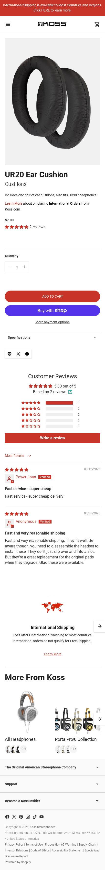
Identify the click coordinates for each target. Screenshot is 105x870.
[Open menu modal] (7, 24)
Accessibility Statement (67, 850)
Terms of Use (34, 844)
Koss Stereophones (42, 827)
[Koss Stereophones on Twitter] (14, 816)
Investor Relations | (18, 850)
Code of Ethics (40, 850)
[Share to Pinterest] (9, 354)
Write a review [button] (52, 438)
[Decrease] (9, 267)
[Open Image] (52, 101)
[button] (17, 227)
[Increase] (24, 267)
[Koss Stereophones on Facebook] (7, 816)
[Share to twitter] (18, 354)
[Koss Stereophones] (52, 23)
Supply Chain (87, 844)
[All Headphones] (27, 711)
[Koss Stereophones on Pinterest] (21, 816)
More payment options (52, 322)
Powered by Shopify (18, 862)
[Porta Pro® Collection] (77, 711)
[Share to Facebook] (27, 354)
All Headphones (20, 739)
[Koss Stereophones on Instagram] (27, 816)
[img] (16, 469)
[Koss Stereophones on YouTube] (41, 816)
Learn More (13, 203)
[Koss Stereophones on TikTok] (34, 816)
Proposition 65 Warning (60, 844)
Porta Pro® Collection (76, 739)
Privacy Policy (14, 844)
